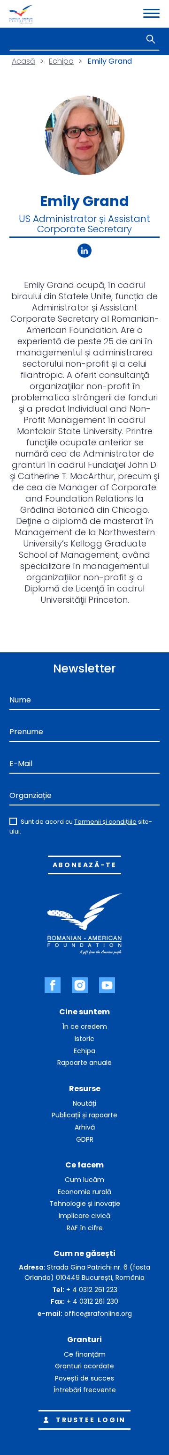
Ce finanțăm (85, 1354)
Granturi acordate (84, 1366)
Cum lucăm (84, 1179)
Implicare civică (84, 1215)
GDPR (84, 1139)
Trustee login (91, 1420)
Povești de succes (84, 1378)
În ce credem (84, 1026)
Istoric (84, 1038)
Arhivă (85, 1127)
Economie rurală (84, 1191)
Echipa (61, 61)
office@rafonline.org (98, 1313)
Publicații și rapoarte (84, 1115)
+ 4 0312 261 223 (91, 1289)
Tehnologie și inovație (84, 1203)
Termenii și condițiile (105, 821)
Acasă (23, 61)
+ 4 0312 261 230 (92, 1301)
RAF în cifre (85, 1228)
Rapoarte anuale (84, 1062)
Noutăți (84, 1103)
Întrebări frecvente (85, 1390)
